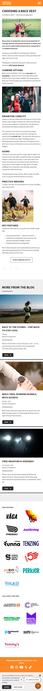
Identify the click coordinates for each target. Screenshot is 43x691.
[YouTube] (21, 667)
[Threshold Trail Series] (6, 4)
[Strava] (26, 667)
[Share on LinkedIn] (16, 268)
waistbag (5, 76)
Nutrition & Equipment (24, 15)
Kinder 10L (17, 136)
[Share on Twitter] (4, 268)
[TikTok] (30, 667)
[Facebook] (12, 667)
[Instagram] (16, 667)
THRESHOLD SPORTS (14, 660)
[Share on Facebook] (10, 268)
